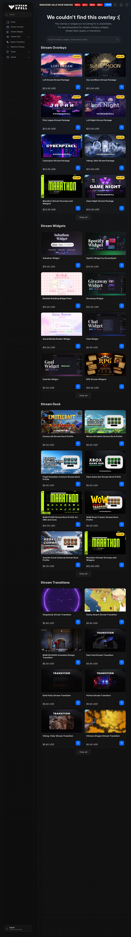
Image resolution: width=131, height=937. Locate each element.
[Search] (117, 39)
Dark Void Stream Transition (99, 655)
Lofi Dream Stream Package (56, 80)
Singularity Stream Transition (57, 615)
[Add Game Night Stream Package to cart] (121, 208)
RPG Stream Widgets (96, 379)
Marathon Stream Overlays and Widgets (58, 202)
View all (83, 217)
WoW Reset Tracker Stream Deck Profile (102, 518)
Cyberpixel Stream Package (56, 161)
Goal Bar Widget (50, 379)
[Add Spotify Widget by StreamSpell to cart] (121, 265)
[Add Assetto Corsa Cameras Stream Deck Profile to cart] (78, 564)
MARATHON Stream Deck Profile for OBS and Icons (60, 518)
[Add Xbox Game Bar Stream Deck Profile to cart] (121, 484)
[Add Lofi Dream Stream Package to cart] (78, 87)
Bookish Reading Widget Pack (57, 298)
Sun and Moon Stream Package (101, 80)
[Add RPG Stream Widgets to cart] (121, 386)
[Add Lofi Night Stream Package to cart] (121, 127)
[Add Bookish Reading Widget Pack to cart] (78, 305)
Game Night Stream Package (100, 201)
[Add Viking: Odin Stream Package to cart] (121, 167)
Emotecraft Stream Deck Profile (58, 436)
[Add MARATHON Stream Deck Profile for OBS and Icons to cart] (78, 524)
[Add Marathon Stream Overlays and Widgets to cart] (78, 208)
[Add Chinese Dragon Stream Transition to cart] (121, 743)
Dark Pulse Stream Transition (57, 695)
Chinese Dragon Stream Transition (103, 736)
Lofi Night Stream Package (99, 120)
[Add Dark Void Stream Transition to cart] (121, 662)
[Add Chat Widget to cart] (121, 346)
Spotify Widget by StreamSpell (101, 258)
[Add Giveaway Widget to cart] (121, 305)
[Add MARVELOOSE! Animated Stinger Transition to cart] (78, 662)
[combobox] (83, 39)
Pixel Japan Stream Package (56, 120)
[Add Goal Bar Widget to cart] (78, 386)
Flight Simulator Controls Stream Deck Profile (61, 478)
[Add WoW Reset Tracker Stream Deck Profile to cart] (121, 524)
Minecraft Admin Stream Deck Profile (104, 436)
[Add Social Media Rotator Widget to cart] (78, 346)
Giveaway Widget (94, 298)
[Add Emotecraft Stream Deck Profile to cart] (78, 443)
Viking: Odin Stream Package (100, 161)
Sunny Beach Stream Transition (101, 615)
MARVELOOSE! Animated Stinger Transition (59, 656)
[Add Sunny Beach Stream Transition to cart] (121, 622)
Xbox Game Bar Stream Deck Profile (103, 477)
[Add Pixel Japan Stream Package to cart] (78, 127)
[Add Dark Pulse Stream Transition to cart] (78, 702)
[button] (115, 4)
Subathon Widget (51, 258)
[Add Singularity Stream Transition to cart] (78, 622)
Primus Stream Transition (98, 695)
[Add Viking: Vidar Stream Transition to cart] (78, 743)
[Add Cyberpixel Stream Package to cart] (78, 167)
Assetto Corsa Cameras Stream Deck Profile (60, 559)
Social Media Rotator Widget (56, 339)
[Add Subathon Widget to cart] (78, 265)
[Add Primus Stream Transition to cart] (121, 702)
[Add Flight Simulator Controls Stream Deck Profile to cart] (78, 484)
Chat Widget (92, 339)
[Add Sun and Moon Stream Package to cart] (121, 87)
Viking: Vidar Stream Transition (58, 736)
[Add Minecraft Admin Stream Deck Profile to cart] (121, 443)
